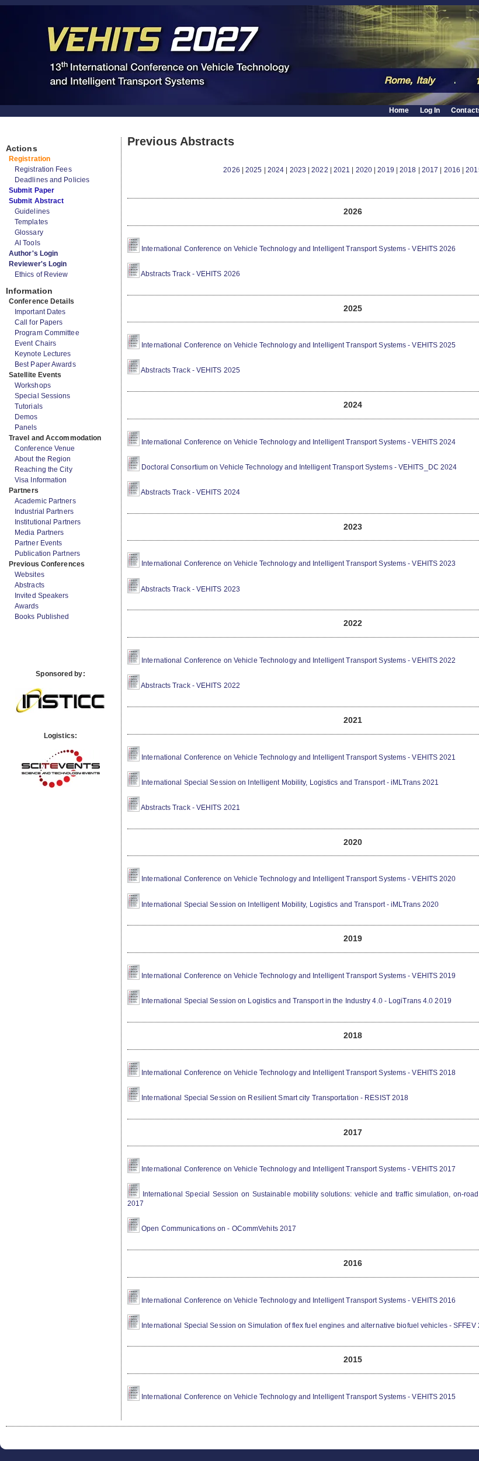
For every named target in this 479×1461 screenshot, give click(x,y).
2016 (452, 170)
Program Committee (47, 333)
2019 (385, 170)
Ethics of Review (41, 274)
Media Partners (39, 532)
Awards (27, 606)
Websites (29, 575)
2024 (276, 170)
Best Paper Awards (45, 364)
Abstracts (29, 585)
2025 (253, 170)
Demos (26, 417)
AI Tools (27, 243)
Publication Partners (47, 553)
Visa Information (41, 480)
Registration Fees (43, 169)
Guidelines (32, 211)
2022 (319, 170)
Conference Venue (45, 448)
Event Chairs (35, 343)
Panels (26, 427)
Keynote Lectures (43, 354)
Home (399, 110)
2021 (342, 170)
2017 (430, 170)
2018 (408, 170)
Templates (31, 222)
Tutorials (29, 406)
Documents (18, 132)
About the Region (43, 459)
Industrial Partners (44, 511)
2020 (364, 170)
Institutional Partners (48, 522)
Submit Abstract (36, 201)
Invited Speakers (42, 596)
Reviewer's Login (38, 264)
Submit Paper (31, 190)
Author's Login (33, 253)
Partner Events (38, 543)
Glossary (29, 232)
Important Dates (40, 312)
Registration (29, 159)
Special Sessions (43, 396)
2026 (231, 170)
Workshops (33, 385)
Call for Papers (39, 322)
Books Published (42, 617)
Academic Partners (45, 501)
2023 (298, 170)
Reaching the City (43, 469)
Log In (430, 110)
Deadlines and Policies (52, 180)
